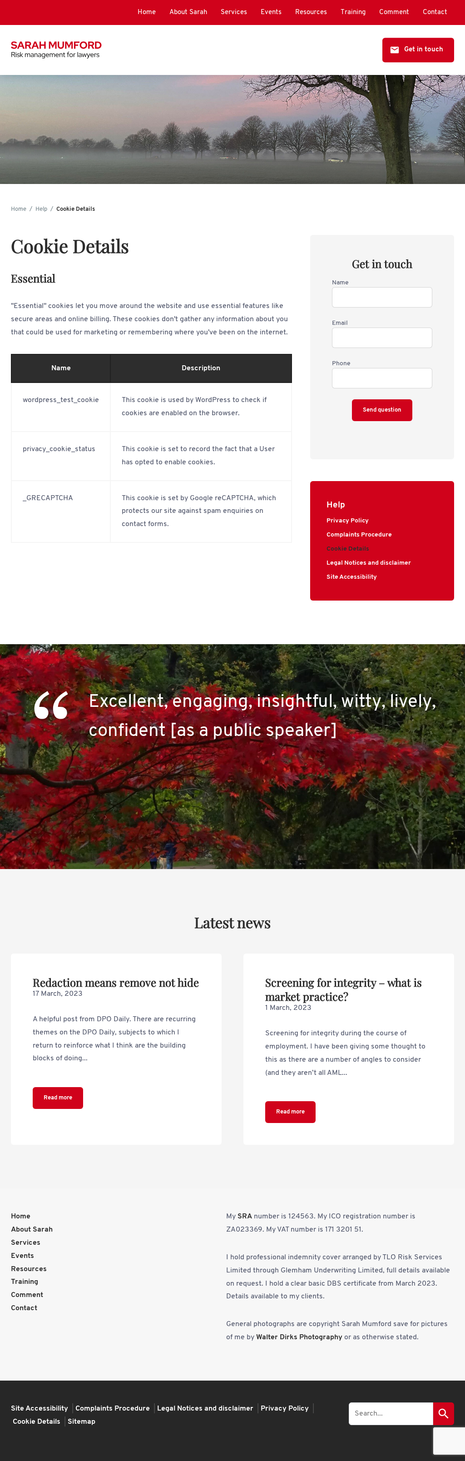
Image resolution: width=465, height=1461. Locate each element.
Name (340, 282)
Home (147, 12)
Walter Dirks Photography (299, 1337)
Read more (58, 1098)
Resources (311, 12)
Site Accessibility (351, 577)
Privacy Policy (347, 520)
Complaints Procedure (359, 535)
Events (271, 12)
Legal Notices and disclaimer (368, 563)
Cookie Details (347, 549)
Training (353, 12)
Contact (435, 12)
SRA (244, 1216)
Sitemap (81, 1422)
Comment (394, 12)
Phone (341, 363)
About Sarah (188, 12)
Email (340, 323)
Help (41, 209)
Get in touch (423, 49)
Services (234, 12)
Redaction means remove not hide (116, 982)
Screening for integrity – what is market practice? (343, 989)
